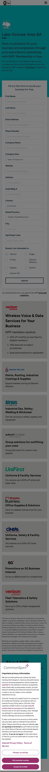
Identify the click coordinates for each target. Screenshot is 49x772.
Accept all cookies (20, 767)
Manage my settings (20, 752)
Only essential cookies (20, 760)
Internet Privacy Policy (12, 743)
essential (5, 685)
